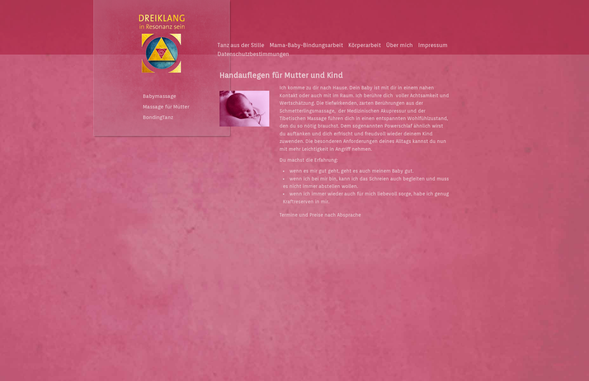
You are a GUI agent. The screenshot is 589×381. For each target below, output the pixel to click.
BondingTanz (158, 117)
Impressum (433, 45)
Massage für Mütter (166, 107)
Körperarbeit (364, 45)
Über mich (399, 45)
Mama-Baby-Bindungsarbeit (306, 45)
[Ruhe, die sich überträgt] (244, 128)
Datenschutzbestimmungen (253, 54)
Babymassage (159, 96)
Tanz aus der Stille (240, 45)
